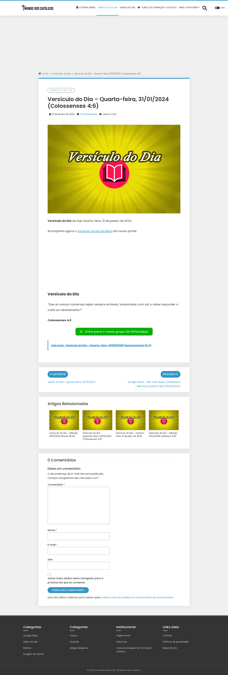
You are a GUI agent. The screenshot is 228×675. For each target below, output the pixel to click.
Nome (52, 530)
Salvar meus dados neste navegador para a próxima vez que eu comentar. (75, 580)
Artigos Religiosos (79, 648)
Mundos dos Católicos (130, 670)
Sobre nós (121, 641)
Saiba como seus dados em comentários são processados (137, 597)
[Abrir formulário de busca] (204, 8)
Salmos (27, 648)
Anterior (59, 374)
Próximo (169, 374)
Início (45, 73)
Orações (74, 641)
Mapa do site (170, 648)
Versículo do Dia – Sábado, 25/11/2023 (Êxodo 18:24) (63, 435)
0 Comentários (88, 114)
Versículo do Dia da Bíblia (95, 231)
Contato (167, 635)
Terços (73, 635)
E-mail (53, 545)
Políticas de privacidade (176, 641)
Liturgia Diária (30, 635)
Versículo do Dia (61, 73)
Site (50, 559)
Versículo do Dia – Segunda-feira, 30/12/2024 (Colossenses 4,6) (97, 436)
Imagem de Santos (33, 654)
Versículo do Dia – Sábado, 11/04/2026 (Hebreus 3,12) (163, 435)
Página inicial (123, 635)
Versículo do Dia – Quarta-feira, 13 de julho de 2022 (130, 435)
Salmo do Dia (30, 641)
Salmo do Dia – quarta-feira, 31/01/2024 (72, 382)
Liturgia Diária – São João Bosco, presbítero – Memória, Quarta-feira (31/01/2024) (154, 384)
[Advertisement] (114, 39)
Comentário (56, 484)
